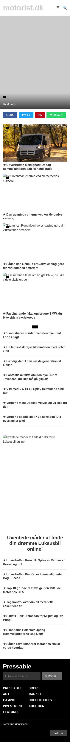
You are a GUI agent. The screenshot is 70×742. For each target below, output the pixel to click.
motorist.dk (23, 8)
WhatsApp (56, 115)
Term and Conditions (15, 723)
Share (10, 115)
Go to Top (58, 733)
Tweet (26, 115)
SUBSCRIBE (52, 676)
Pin (40, 115)
